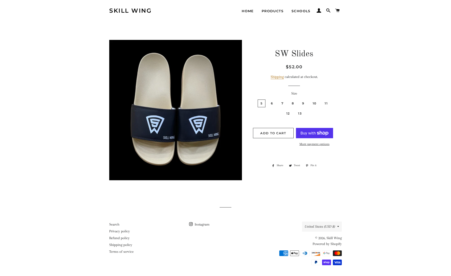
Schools (301, 11)
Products (273, 11)
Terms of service (121, 251)
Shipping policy (120, 245)
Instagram (202, 224)
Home (248, 11)
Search (114, 224)
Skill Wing (130, 10)
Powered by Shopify (327, 244)
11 (326, 103)
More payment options (314, 144)
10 (315, 103)
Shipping (277, 77)
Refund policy (119, 238)
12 (288, 113)
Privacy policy (119, 231)
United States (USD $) (320, 226)
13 (300, 113)
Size (294, 93)
